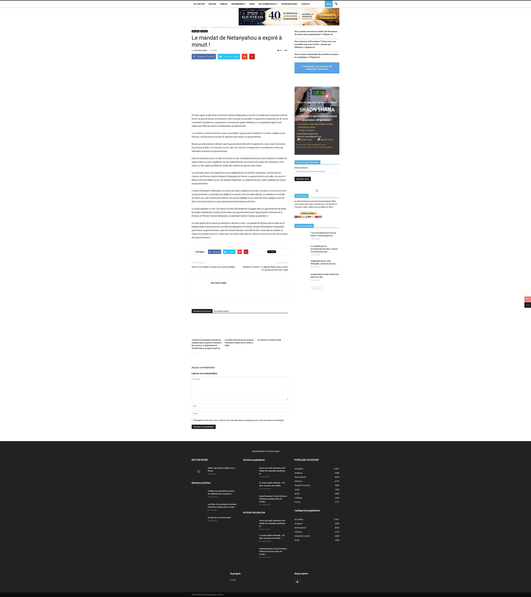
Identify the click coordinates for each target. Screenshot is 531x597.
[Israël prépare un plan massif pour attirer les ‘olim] (301, 278)
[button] (336, 4)
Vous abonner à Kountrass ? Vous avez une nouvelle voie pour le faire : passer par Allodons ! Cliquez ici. (315, 44)
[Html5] (297, 582)
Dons (252, 4)
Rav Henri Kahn (201, 50)
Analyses (298, 473)
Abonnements (238, 4)
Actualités (199, 4)
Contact (305, 4)
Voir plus (316, 288)
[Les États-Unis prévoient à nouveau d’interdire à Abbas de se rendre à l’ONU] (240, 327)
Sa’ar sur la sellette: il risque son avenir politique (213, 267)
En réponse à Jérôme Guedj (269, 340)
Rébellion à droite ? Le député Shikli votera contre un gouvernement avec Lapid (265, 268)
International (300, 477)
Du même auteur (221, 311)
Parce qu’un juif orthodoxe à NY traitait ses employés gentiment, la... (272, 471)
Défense (298, 481)
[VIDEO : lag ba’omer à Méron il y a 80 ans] (198, 471)
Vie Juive (212, 4)
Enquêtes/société (302, 485)
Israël (297, 489)
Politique (204, 31)
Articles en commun (202, 311)
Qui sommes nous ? (268, 4)
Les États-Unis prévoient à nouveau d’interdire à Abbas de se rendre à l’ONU (239, 342)
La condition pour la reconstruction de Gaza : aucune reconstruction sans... (324, 249)
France (298, 502)
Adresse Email (301, 168)
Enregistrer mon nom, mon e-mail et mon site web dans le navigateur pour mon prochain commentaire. (239, 420)
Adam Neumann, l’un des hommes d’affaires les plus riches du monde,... (273, 499)
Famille (223, 4)
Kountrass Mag (289, 4)
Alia (329, 4)
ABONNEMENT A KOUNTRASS (265, 451)
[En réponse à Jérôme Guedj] (273, 327)
